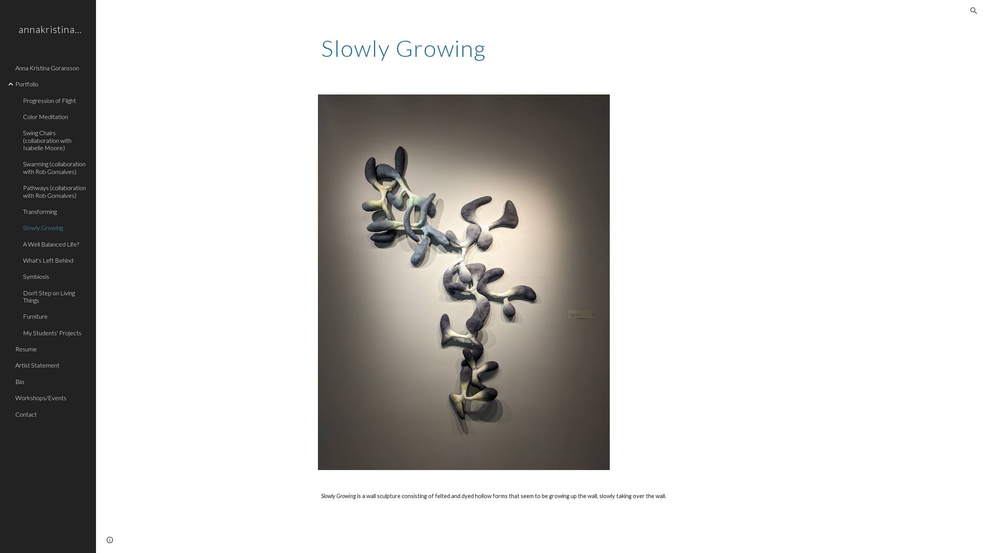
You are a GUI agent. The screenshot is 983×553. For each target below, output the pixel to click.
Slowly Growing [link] (43, 227)
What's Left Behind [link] (48, 260)
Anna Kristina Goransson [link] (47, 67)
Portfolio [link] (26, 84)
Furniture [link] (35, 316)
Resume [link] (26, 349)
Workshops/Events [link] (40, 397)
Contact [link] (26, 414)
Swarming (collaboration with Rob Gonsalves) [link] (54, 167)
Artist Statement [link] (37, 365)
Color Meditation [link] (45, 116)
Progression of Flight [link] (49, 100)
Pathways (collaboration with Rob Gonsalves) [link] (54, 191)
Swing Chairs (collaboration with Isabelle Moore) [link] (47, 140)
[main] (501, 48)
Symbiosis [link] (36, 276)
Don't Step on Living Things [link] (49, 296)
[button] (974, 11)
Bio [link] (19, 381)
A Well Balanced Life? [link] (51, 244)
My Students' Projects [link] (52, 332)
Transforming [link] (40, 211)
